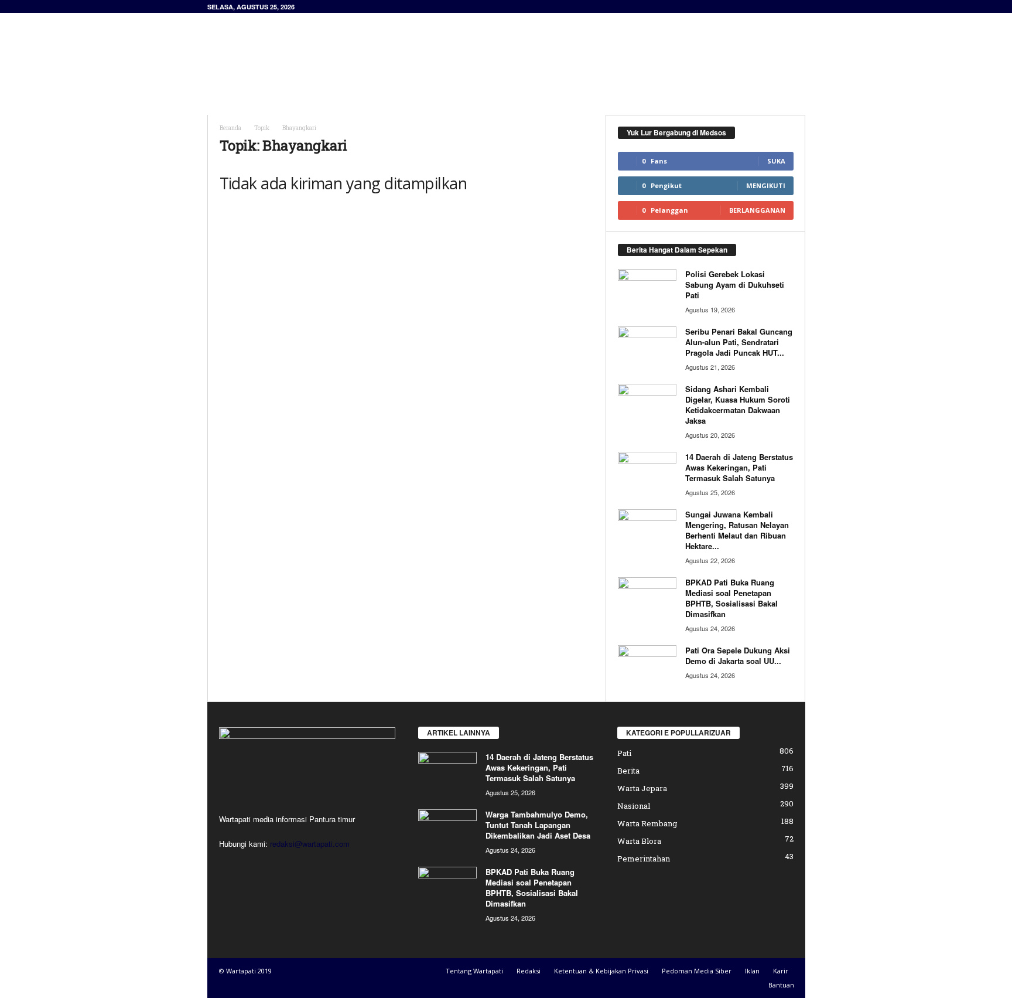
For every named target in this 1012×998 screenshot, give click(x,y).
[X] (255, 866)
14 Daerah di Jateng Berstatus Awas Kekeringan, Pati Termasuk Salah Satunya (739, 467)
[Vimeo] (279, 866)
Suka (776, 160)
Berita (628, 770)
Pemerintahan (643, 858)
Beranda (230, 128)
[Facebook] (231, 866)
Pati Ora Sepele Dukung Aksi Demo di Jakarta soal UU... (737, 655)
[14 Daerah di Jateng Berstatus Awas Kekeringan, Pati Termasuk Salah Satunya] (647, 474)
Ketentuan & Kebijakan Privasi (601, 970)
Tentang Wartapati (474, 970)
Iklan (752, 970)
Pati (624, 753)
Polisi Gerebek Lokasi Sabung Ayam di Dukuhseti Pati (734, 284)
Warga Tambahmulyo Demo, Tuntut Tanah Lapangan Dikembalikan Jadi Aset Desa (538, 825)
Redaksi (529, 970)
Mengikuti (765, 185)
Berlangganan (757, 210)
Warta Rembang (647, 823)
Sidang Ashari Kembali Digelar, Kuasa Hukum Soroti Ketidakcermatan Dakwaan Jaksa (737, 404)
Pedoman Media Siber (696, 970)
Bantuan (781, 984)
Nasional (633, 806)
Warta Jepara (642, 788)
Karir (780, 970)
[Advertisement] (592, 51)
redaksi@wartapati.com (310, 843)
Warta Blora (639, 841)
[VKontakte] (302, 866)
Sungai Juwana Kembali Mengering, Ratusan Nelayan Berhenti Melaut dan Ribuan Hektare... (737, 530)
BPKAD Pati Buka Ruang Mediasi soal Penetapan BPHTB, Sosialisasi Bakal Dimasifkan (731, 598)
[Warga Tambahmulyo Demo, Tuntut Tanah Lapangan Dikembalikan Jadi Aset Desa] (447, 831)
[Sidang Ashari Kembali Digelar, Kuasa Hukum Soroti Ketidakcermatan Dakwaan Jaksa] (647, 406)
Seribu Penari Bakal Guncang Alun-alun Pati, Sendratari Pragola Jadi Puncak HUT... (738, 342)
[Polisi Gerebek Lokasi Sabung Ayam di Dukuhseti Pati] (647, 291)
